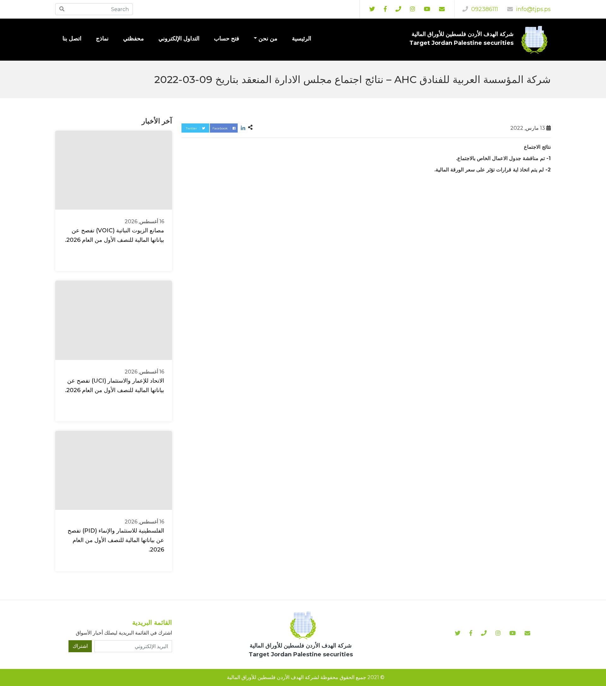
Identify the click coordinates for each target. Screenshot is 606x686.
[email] (442, 9)
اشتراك (80, 646)
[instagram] (427, 9)
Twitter (192, 128)
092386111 (484, 9)
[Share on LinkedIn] (242, 128)
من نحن (267, 38)
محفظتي (133, 38)
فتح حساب (226, 38)
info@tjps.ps (532, 9)
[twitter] (372, 9)
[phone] (398, 9)
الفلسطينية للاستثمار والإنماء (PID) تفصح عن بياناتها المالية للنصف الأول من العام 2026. (116, 540)
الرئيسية (301, 38)
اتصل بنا (71, 38)
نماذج (102, 38)
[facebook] (385, 9)
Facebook (220, 128)
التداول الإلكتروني (178, 38)
